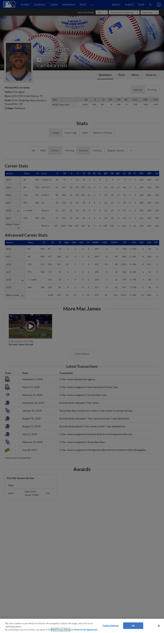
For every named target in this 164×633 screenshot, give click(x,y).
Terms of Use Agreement (85, 629)
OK (133, 625)
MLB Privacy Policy (61, 629)
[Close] (158, 625)
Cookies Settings (111, 625)
